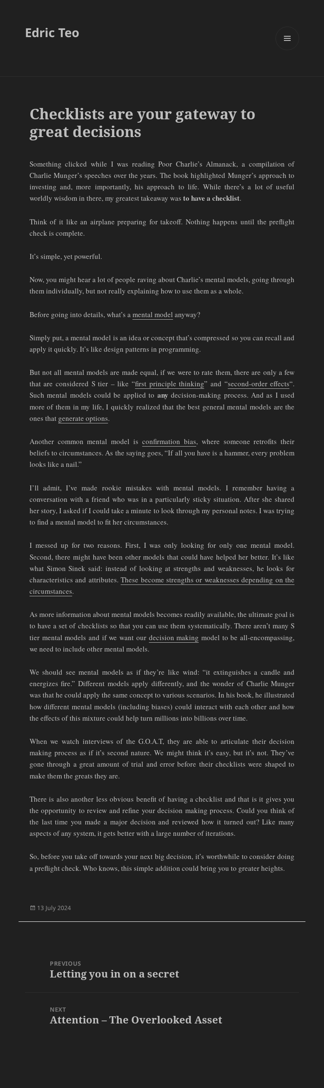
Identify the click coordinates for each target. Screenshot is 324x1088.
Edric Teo (52, 32)
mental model (152, 314)
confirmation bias (169, 441)
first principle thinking (169, 383)
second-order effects (259, 383)
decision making (174, 637)
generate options (83, 418)
